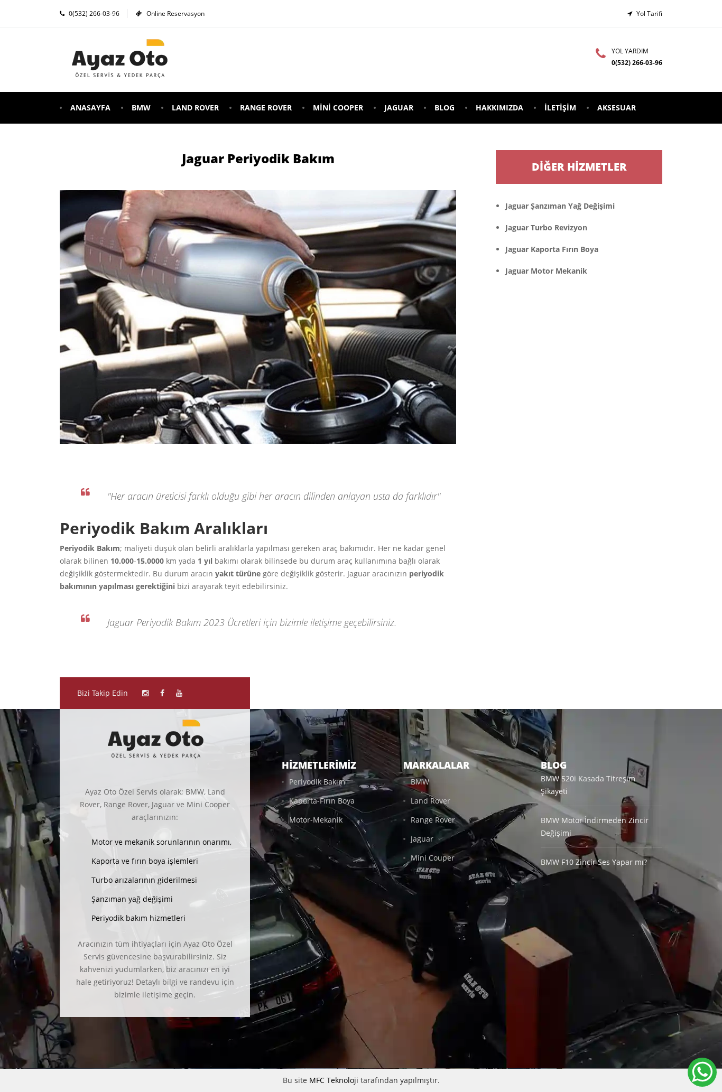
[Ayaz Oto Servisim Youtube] (179, 693)
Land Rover (195, 107)
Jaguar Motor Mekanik (546, 271)
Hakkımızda (499, 107)
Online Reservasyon (175, 13)
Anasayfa (90, 107)
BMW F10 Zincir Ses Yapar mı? (594, 862)
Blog (444, 107)
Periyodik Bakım (317, 782)
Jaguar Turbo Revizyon (546, 227)
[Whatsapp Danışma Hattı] (702, 1072)
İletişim (560, 107)
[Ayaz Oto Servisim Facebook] (162, 693)
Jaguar (398, 107)
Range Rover (266, 107)
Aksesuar (616, 107)
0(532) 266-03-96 (94, 13)
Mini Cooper (338, 107)
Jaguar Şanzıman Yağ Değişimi (560, 206)
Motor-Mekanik (316, 820)
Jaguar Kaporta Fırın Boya (551, 249)
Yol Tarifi (649, 13)
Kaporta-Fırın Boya (322, 801)
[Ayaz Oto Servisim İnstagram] (145, 693)
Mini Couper (433, 858)
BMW (141, 107)
